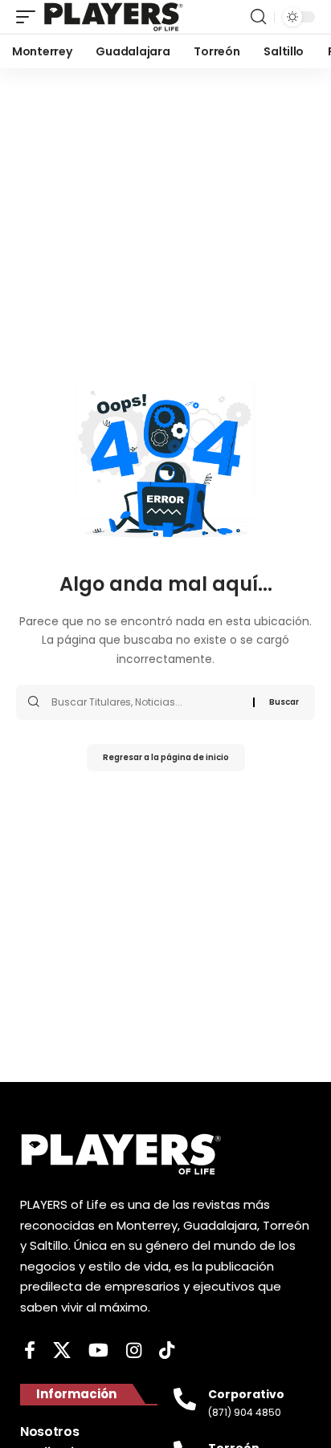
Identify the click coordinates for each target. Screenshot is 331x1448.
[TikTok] (166, 1350)
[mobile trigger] (29, 17)
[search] (258, 17)
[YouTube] (98, 1350)
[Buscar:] (146, 702)
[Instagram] (133, 1350)
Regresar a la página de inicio (166, 757)
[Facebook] (29, 1350)
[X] (62, 1350)
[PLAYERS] (113, 17)
